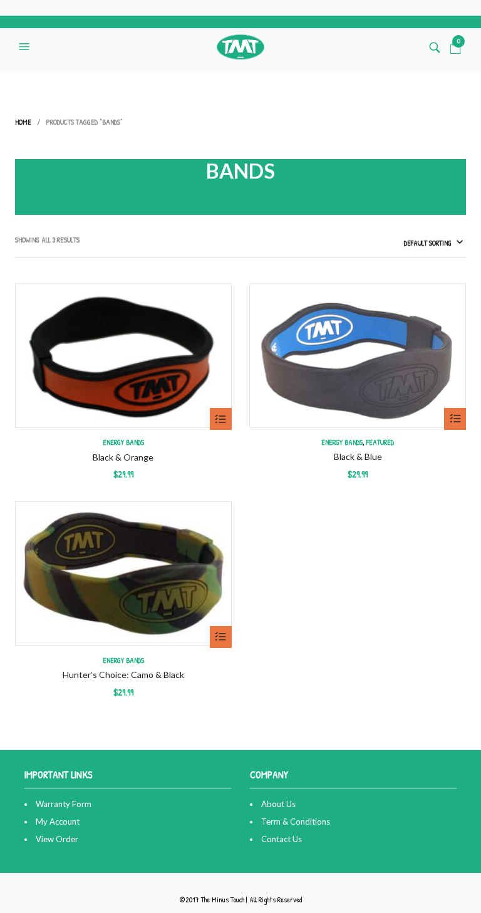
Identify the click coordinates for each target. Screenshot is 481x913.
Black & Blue (358, 456)
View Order (57, 839)
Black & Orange (123, 457)
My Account (58, 821)
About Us (278, 804)
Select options (221, 419)
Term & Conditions (295, 821)
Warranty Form (63, 804)
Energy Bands (123, 442)
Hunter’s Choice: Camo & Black (123, 674)
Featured (380, 442)
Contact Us (281, 839)
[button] (25, 47)
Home (23, 122)
